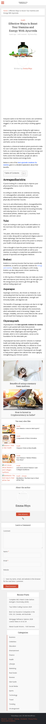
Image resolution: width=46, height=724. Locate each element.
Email (5, 561)
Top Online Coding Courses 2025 (20, 607)
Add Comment (22, 34)
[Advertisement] (23, 95)
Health (23, 20)
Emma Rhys (33, 34)
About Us (4, 719)
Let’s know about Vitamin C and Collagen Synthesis (26, 469)
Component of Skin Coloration (26, 438)
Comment (6, 531)
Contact (10, 719)
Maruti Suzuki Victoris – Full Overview (22, 627)
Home (5, 11)
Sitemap (16, 719)
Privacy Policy (32, 719)
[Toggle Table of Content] (22, 173)
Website (6, 570)
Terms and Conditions (8, 721)
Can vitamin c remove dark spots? (27, 428)
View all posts (23, 514)
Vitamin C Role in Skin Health (26, 448)
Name (6, 552)
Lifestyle (24, 476)
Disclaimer (24, 719)
